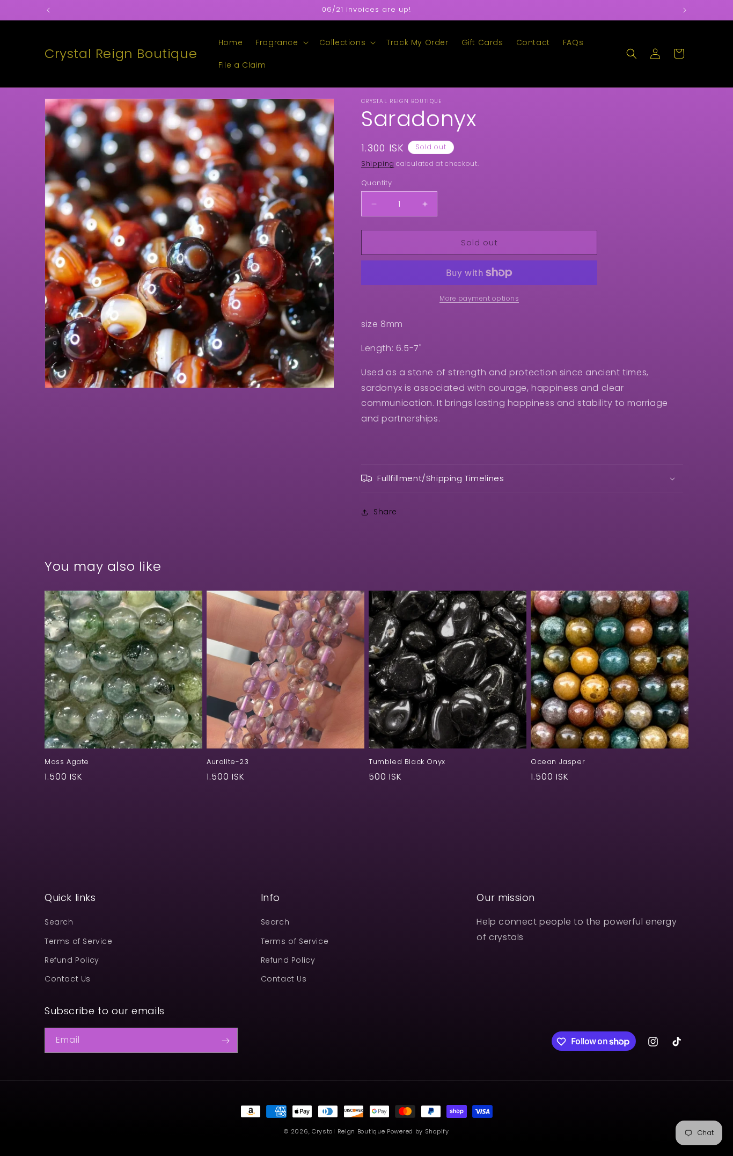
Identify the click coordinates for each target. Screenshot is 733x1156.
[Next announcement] (685, 10)
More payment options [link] (479, 298)
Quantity (376, 183)
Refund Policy (72, 960)
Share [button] (385, 511)
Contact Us (68, 978)
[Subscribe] (225, 1040)
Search (59, 922)
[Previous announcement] (48, 10)
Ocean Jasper (558, 762)
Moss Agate (67, 762)
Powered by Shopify (418, 1131)
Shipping (377, 163)
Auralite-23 (228, 762)
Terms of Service (79, 941)
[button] (280, 42)
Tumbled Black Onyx (407, 762)
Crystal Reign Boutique (348, 1131)
